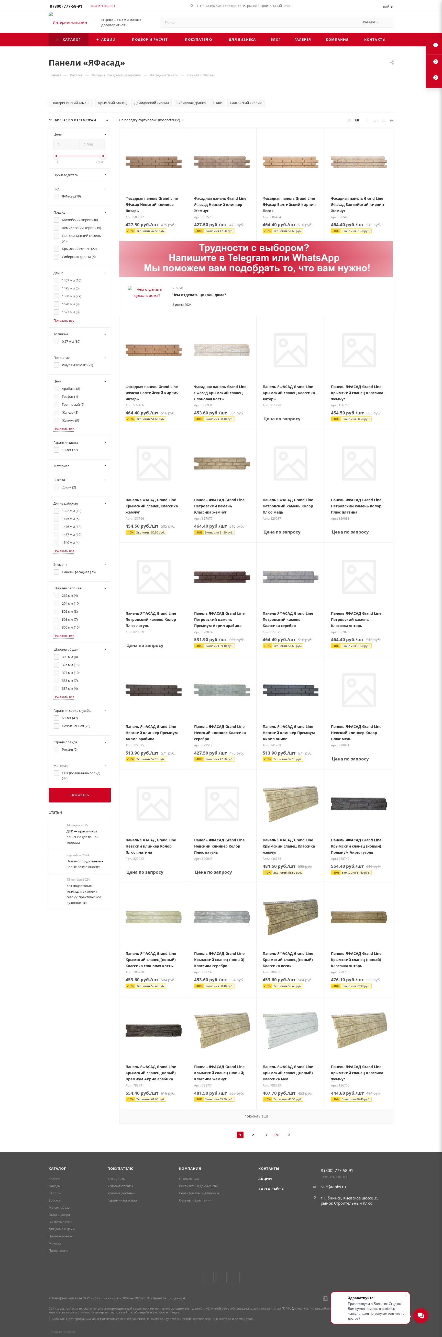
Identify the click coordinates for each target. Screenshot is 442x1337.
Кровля (54, 1178)
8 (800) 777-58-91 (66, 6)
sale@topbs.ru (333, 1186)
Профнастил (58, 1250)
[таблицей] (391, 120)
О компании (189, 1178)
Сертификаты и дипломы (199, 1193)
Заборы (55, 1193)
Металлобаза (59, 1207)
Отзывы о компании (195, 1200)
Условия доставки (121, 1193)
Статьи (55, 812)
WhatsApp (234, 1277)
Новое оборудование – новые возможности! (85, 864)
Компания (190, 1168)
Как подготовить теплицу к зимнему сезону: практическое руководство (84, 894)
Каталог (57, 1168)
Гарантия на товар (122, 1200)
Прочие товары (61, 1236)
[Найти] (387, 22)
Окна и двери (59, 1214)
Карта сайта (271, 1189)
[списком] (383, 120)
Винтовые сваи (60, 1221)
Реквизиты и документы (198, 1186)
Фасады (55, 1186)
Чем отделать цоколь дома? (199, 294)
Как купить (116, 1178)
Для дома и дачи (62, 1229)
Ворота (54, 1200)
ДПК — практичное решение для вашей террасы (82, 837)
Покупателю (120, 1168)
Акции (265, 1178)
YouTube (221, 1277)
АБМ (70, 1331)
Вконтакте (208, 1277)
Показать (80, 795)
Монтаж (55, 1243)
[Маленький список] (348, 120)
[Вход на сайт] (184, 1298)
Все (276, 1135)
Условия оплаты (120, 1186)
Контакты (268, 1168)
